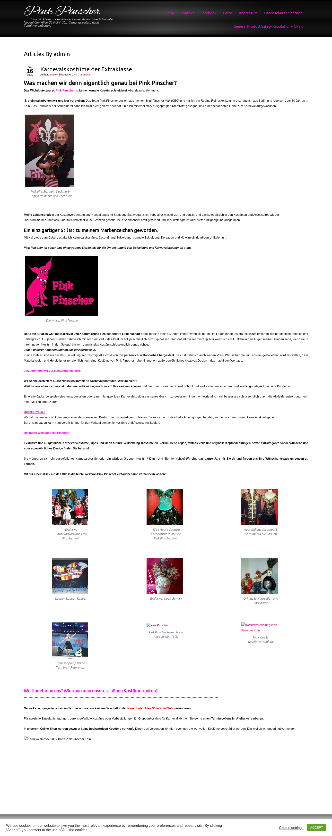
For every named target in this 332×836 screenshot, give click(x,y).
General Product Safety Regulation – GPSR (268, 26)
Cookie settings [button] (291, 828)
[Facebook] (166, 809)
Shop (170, 13)
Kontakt (187, 13)
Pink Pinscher (62, 11)
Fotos (228, 13)
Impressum (248, 13)
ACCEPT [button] (316, 827)
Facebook (209, 13)
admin (61, 53)
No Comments (82, 74)
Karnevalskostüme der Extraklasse (86, 69)
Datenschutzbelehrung (283, 13)
